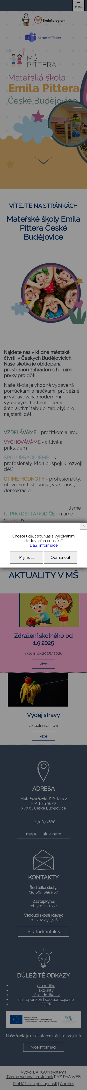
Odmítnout (60, 557)
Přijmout (26, 557)
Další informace (44, 545)
